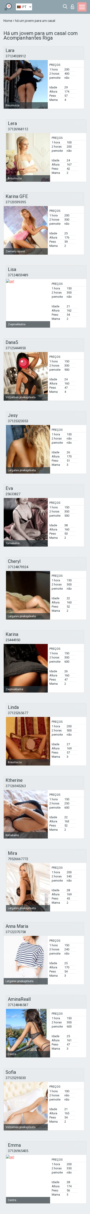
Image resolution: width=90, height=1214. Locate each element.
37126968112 (18, 129)
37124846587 (18, 1005)
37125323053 (18, 421)
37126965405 (18, 1151)
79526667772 (18, 859)
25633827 (13, 494)
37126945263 (16, 786)
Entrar (73, 5)
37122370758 (16, 932)
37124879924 (18, 567)
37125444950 (16, 348)
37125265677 (18, 713)
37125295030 (16, 1078)
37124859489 (18, 275)
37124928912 (16, 56)
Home (8, 21)
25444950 (13, 640)
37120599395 (16, 202)
